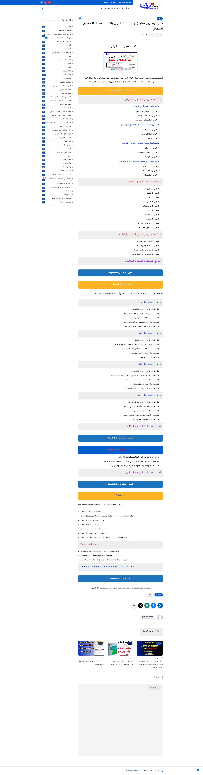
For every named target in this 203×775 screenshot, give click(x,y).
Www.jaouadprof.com (134, 771)
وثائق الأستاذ (57, 167)
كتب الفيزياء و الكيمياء (57, 152)
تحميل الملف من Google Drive (120, 273)
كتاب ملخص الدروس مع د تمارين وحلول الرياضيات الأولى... (121, 663)
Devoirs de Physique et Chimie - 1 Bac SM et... (91, 663)
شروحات (57, 141)
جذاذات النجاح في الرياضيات (57, 130)
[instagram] (45, 2)
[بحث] (41, 8)
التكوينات (57, 64)
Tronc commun (57, 202)
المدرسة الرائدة (57, 104)
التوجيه (57, 67)
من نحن (106, 2)
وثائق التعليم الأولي (57, 171)
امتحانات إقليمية (57, 119)
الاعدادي (117, 8)
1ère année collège (57, 31)
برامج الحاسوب (57, 126)
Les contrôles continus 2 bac (57, 187)
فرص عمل (57, 145)
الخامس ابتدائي (57, 82)
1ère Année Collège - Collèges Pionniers (57, 34)
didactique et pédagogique (57, 174)
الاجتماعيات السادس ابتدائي (57, 53)
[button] (153, 605)
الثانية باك (57, 75)
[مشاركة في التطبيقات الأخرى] (134, 605)
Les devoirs (57, 191)
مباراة (57, 156)
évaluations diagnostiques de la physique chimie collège (58, 179)
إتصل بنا (113, 2)
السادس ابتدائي (57, 90)
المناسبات (57, 108)
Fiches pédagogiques (57, 184)
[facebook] (41, 2)
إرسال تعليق (154, 687)
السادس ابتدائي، (57, 93)
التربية (57, 56)
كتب (57, 149)
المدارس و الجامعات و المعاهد (57, 101)
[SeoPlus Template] (161, 770)
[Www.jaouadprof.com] (148, 6)
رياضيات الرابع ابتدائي (57, 138)
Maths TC (57, 195)
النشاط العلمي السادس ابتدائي (57, 115)
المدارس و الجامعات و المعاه (57, 97)
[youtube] (49, 2)
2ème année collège (58, 38)
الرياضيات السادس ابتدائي (57, 86)
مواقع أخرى (57, 160)
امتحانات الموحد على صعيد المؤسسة (57, 123)
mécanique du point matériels (57, 198)
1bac (159, 18)
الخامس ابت (57, 78)
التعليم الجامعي (57, 60)
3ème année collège (57, 42)
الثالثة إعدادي (57, 71)
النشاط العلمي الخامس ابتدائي (57, 112)
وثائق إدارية (57, 163)
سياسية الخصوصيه (125, 2)
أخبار (57, 45)
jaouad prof (153, 35)
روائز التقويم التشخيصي (57, 134)
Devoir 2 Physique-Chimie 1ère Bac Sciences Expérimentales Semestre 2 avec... (151, 665)
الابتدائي (128, 8)
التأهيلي (107, 8)
